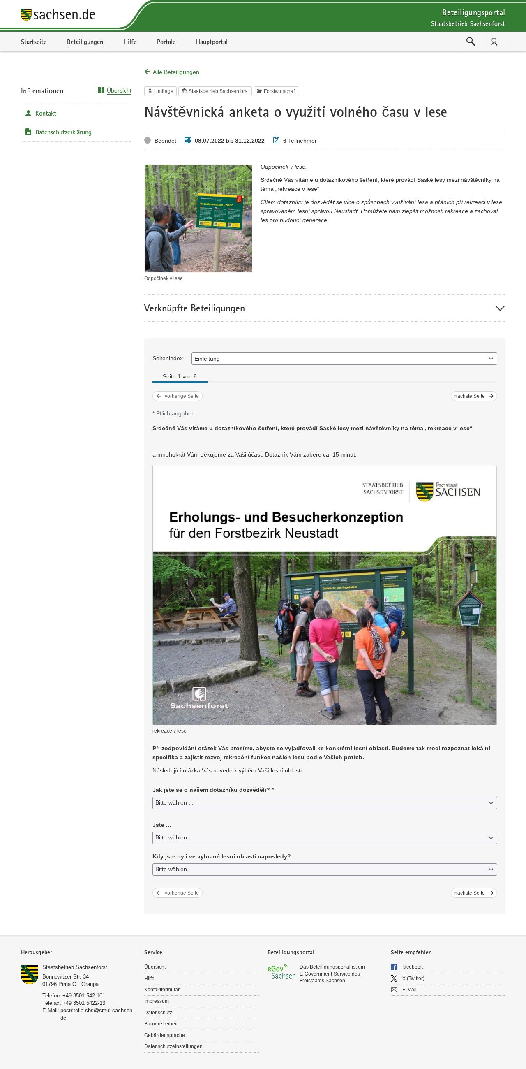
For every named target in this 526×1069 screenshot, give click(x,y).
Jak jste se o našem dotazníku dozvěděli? (213, 789)
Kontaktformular (162, 989)
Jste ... (161, 824)
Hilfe (149, 978)
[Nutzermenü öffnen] (493, 41)
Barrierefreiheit (161, 1024)
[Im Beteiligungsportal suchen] (470, 41)
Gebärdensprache (164, 1035)
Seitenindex (167, 358)
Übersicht (119, 90)
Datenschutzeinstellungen (173, 1046)
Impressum (156, 1001)
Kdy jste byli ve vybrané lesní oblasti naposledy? (221, 856)
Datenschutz (158, 1013)
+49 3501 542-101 (83, 995)
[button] (324, 307)
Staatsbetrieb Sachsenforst (74, 967)
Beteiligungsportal (473, 12)
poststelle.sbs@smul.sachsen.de (97, 1014)
